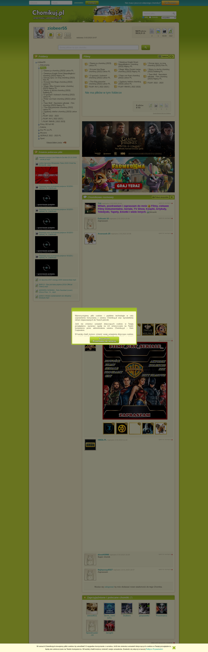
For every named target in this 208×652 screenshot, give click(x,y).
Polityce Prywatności (154, 649)
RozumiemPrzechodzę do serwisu (104, 340)
